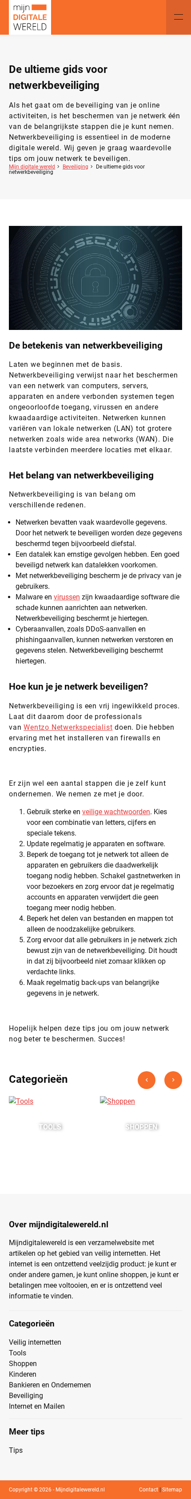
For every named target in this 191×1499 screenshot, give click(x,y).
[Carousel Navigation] (160, 1083)
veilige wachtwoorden (116, 812)
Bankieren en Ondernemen (50, 1385)
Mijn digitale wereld (32, 167)
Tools (17, 1353)
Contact (148, 1490)
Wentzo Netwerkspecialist (68, 727)
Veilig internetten (35, 1342)
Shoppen (23, 1363)
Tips (16, 1450)
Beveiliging (75, 167)
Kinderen (22, 1374)
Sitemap (172, 1490)
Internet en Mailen (37, 1406)
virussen (67, 597)
